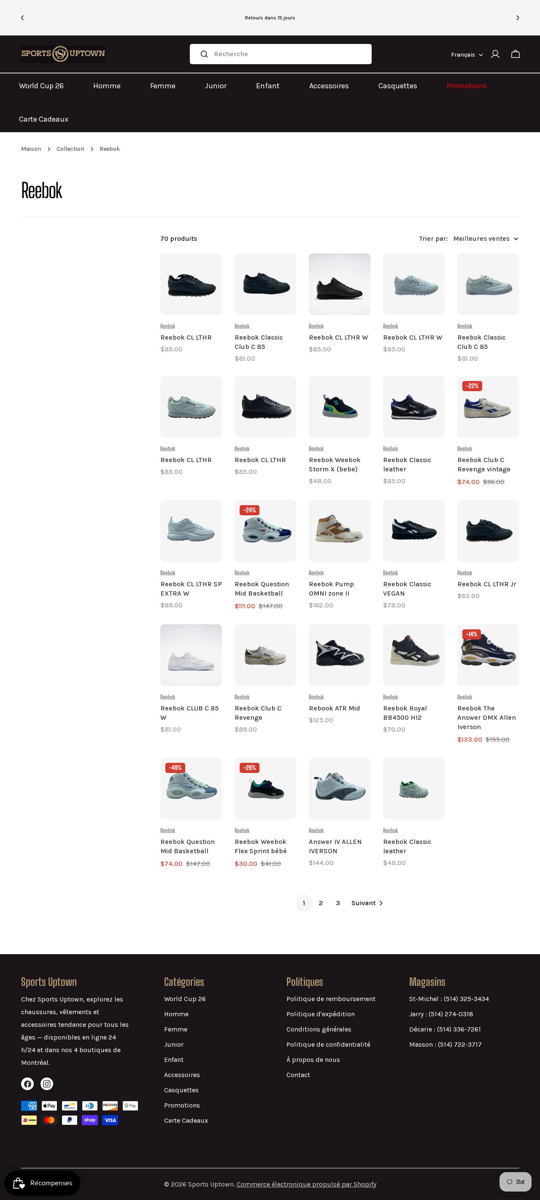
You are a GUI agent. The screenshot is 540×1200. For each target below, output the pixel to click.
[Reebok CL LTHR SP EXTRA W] (191, 531)
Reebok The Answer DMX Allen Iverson (486, 717)
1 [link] (304, 903)
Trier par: (433, 238)
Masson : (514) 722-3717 (445, 1044)
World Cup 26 (41, 85)
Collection (70, 148)
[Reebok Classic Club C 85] (265, 284)
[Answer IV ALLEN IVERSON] (339, 788)
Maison (31, 148)
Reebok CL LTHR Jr (486, 584)
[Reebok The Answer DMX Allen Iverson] (488, 655)
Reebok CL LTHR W (338, 337)
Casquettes (397, 85)
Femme (163, 85)
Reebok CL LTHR (186, 337)
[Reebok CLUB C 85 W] (191, 655)
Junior (216, 85)
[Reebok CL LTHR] (191, 284)
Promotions (467, 85)
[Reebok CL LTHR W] (339, 284)
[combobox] (281, 54)
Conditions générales (318, 1029)
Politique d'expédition (320, 1014)
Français (463, 54)
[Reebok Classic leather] (414, 407)
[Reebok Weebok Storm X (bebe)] (339, 407)
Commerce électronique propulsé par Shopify (306, 1184)
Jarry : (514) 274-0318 (441, 1014)
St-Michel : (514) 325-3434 (449, 999)
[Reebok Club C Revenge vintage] (488, 407)
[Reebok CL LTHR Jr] (488, 531)
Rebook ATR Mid (334, 708)
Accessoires (329, 85)
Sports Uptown (211, 1184)
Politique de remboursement (330, 999)
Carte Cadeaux (43, 119)
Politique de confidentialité (328, 1044)
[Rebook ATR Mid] (339, 655)
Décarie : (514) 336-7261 (445, 1029)
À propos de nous (313, 1060)
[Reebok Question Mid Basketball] (265, 531)
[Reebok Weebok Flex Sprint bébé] (265, 788)
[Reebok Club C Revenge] (265, 655)
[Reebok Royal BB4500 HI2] (414, 655)
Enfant (268, 85)
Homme (107, 85)
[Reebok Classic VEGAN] (414, 531)
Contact (298, 1075)
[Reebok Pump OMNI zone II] (339, 531)
